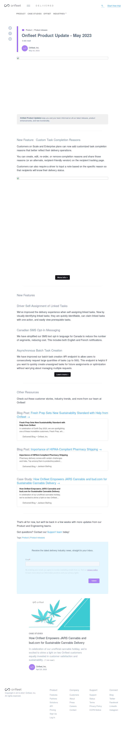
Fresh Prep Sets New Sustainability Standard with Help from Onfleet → (62, 415)
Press (72, 702)
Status (92, 698)
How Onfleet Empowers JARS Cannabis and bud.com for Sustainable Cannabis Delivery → (62, 481)
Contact (73, 710)
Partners (53, 698)
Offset (47, 13)
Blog (111, 694)
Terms (92, 702)
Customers (74, 694)
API (51, 706)
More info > (62, 277)
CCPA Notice (95, 710)
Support (92, 694)
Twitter (112, 698)
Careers (73, 706)
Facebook (113, 702)
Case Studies (35, 13)
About (72, 698)
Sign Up (53, 713)
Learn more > (62, 374)
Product (21, 13)
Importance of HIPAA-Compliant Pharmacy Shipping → (66, 449)
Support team (54, 532)
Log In (52, 717)
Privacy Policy (95, 706)
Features (53, 694)
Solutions (54, 702)
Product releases (40, 30)
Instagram (113, 710)
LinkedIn (113, 706)
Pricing (53, 710)
